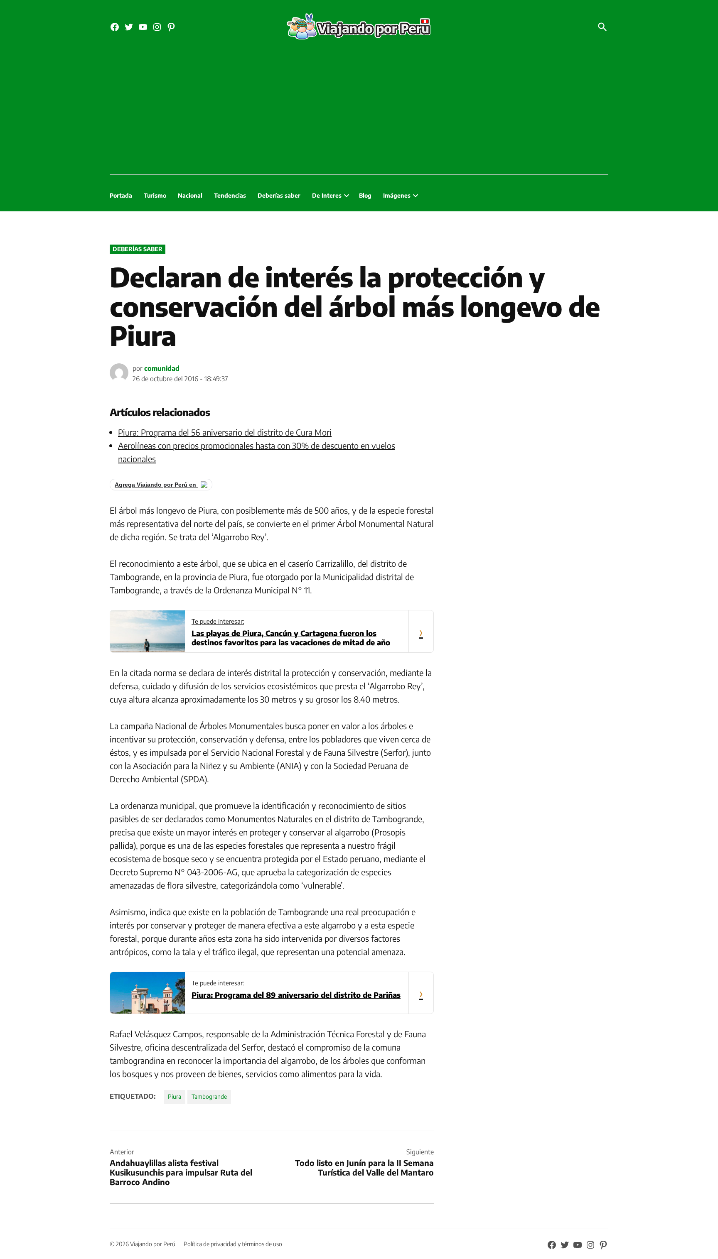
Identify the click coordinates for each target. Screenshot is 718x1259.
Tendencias (230, 195)
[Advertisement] (359, 112)
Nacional (190, 195)
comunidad (162, 368)
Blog (365, 195)
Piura (174, 1096)
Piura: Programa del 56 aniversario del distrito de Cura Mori (225, 432)
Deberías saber (279, 195)
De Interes (327, 195)
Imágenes (397, 195)
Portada (121, 195)
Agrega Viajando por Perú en (156, 484)
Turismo (155, 195)
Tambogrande (209, 1096)
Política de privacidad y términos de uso (233, 1243)
